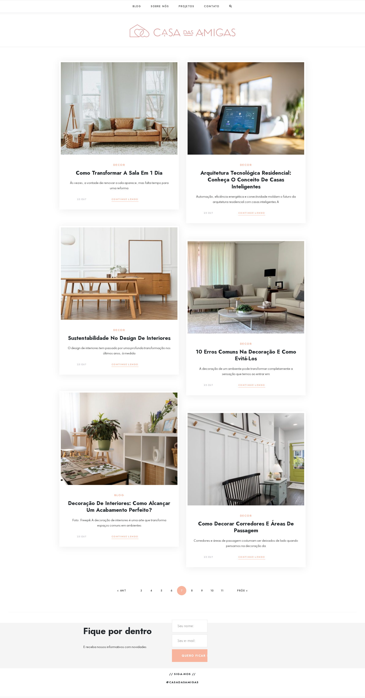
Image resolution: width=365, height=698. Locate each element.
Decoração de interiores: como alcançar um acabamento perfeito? (119, 506)
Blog (137, 6)
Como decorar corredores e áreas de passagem (246, 527)
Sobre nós (160, 6)
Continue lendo (125, 199)
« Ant (121, 591)
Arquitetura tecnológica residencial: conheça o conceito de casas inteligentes (245, 179)
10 (212, 591)
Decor (119, 165)
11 (222, 591)
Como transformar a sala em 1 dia (119, 173)
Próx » (242, 591)
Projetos (186, 6)
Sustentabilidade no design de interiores (119, 338)
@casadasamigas (182, 682)
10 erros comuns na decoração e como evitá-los (246, 355)
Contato (211, 6)
